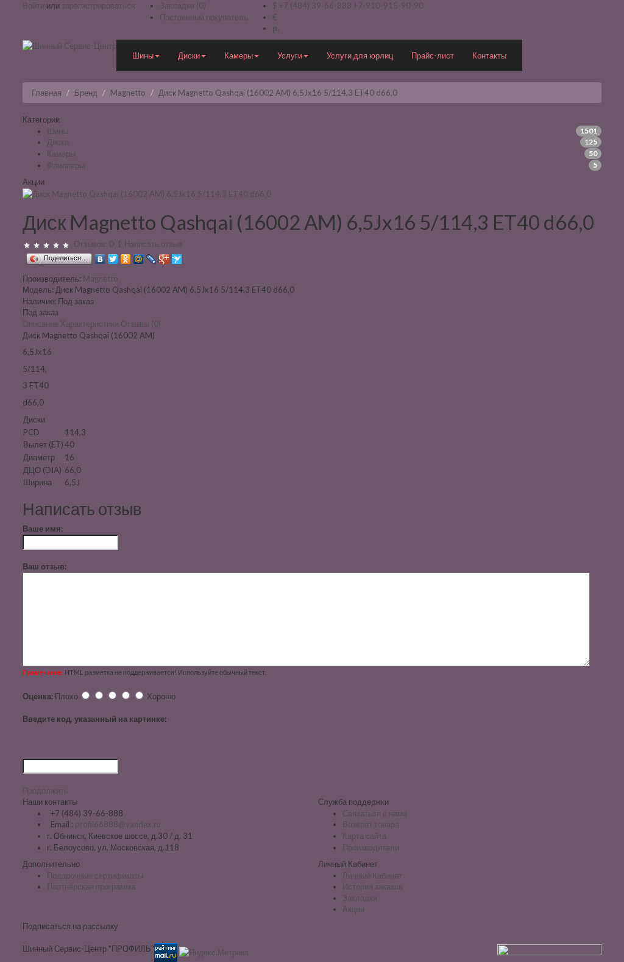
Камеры (61, 154)
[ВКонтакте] (100, 256)
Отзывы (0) (141, 324)
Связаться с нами (374, 813)
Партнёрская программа (91, 886)
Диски (58, 142)
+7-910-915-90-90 (388, 5)
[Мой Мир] (138, 256)
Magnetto (128, 93)
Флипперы (66, 165)
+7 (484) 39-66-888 (315, 5)
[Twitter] (113, 256)
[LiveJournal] (151, 256)
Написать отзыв (153, 244)
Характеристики (89, 324)
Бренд (86, 93)
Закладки (359, 898)
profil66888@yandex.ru (118, 824)
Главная (47, 93)
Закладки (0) (183, 5)
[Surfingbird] (177, 256)
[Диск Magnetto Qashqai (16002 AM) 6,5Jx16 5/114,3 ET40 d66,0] (147, 193)
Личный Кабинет (372, 875)
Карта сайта (364, 836)
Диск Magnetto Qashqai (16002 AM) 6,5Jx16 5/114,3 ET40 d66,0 (277, 93)
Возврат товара (370, 824)
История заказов (372, 886)
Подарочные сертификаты (95, 875)
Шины (57, 131)
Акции (353, 909)
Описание (40, 324)
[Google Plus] (164, 256)
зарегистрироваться (98, 5)
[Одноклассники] (125, 256)
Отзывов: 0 (94, 244)
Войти (33, 5)
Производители (370, 847)
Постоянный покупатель (204, 17)
